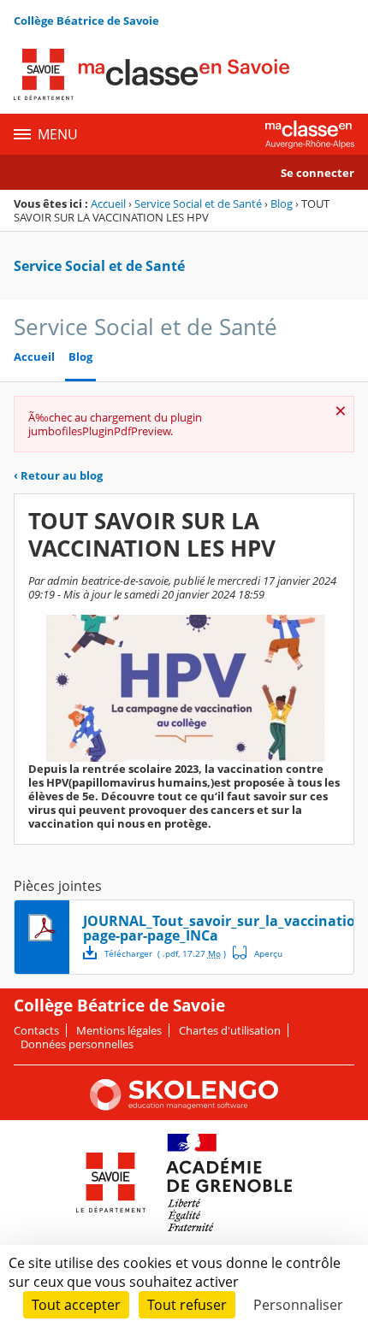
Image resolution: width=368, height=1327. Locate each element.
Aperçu (257, 952)
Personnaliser (298, 1304)
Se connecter (317, 172)
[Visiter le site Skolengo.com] (184, 1106)
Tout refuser (187, 1304)
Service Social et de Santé (198, 203)
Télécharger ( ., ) (165, 953)
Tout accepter (76, 1304)
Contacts (36, 1030)
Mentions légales (119, 1030)
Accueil (108, 203)
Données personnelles (77, 1044)
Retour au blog (58, 475)
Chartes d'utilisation (230, 1030)
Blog (281, 203)
